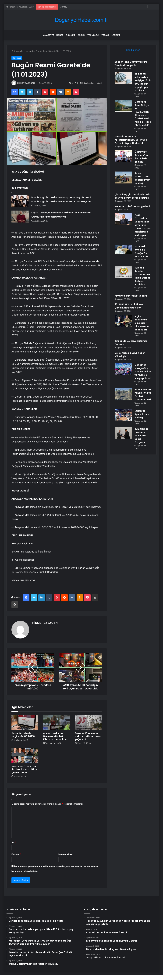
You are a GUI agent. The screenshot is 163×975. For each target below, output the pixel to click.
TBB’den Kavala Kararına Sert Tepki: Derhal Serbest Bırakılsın (142, 276)
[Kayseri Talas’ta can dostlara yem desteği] (123, 177)
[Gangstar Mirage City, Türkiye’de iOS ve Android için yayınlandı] (123, 369)
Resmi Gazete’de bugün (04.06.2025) (23, 735)
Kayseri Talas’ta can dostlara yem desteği (142, 178)
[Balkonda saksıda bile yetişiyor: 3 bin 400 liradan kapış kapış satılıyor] (123, 78)
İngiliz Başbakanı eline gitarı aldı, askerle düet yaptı (142, 323)
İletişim (115, 35)
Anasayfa (48, 35)
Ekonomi (70, 35)
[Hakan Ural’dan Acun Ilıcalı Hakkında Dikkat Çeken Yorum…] (25, 755)
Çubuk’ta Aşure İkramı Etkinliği (142, 414)
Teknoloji (93, 35)
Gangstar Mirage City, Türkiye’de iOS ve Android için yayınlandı (143, 371)
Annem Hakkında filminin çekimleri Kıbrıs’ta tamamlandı (55, 736)
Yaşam (105, 35)
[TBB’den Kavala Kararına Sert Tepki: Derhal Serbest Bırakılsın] (123, 272)
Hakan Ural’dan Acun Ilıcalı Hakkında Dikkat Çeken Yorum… (24, 769)
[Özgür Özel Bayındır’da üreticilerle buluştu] (123, 156)
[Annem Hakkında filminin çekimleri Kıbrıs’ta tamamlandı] (56, 722)
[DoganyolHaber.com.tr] (81, 20)
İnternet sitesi (65, 854)
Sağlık (81, 35)
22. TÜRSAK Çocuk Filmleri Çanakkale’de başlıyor (129, 306)
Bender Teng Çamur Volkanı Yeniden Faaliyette (131, 63)
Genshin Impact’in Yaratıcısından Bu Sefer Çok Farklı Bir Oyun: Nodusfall (131, 140)
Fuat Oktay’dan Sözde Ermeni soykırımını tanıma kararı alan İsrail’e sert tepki (143, 225)
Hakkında (29, 51)
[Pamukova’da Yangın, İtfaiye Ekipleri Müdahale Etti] (123, 394)
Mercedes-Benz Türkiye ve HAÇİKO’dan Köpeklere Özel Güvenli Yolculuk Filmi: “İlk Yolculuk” (105, 6)
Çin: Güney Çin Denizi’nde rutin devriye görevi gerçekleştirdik (132, 196)
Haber (59, 35)
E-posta (16, 854)
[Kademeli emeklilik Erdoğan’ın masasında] (123, 249)
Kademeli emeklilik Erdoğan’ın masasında (141, 251)
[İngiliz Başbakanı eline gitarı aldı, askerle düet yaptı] (123, 321)
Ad (13, 842)
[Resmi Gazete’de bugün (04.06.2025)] (25, 722)
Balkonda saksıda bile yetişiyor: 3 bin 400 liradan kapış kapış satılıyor (143, 82)
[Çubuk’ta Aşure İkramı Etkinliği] (123, 415)
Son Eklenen (133, 49)
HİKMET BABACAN (26, 83)
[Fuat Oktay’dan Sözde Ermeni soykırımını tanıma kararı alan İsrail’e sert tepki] (123, 219)
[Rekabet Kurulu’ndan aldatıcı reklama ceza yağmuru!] (88, 722)
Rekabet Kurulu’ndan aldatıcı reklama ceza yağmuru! (88, 736)
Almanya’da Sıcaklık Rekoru (131, 295)
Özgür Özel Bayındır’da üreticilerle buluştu (141, 156)
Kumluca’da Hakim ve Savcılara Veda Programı (142, 435)
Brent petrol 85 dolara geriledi (132, 206)
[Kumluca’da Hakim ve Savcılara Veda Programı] (123, 433)
